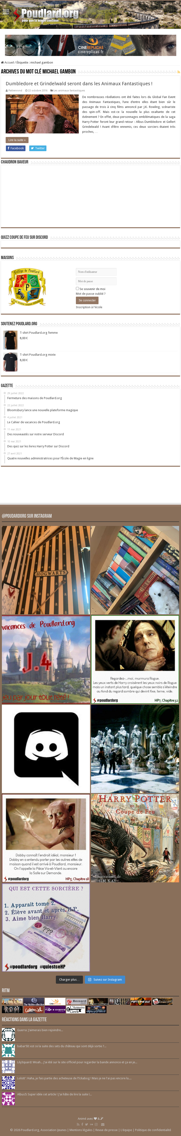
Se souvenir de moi (92, 289)
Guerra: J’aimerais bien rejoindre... (40, 1030)
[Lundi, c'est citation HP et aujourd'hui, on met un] (46, 838)
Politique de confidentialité (153, 1130)
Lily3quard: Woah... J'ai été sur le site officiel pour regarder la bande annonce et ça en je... (77, 1062)
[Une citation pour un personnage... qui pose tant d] (135, 659)
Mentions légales (81, 1130)
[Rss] (78, 1124)
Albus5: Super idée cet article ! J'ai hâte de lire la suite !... (54, 1094)
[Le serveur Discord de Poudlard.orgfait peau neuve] (46, 749)
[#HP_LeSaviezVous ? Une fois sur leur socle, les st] (135, 749)
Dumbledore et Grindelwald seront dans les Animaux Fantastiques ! (79, 83)
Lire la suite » (17, 140)
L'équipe (126, 1130)
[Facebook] (82, 1124)
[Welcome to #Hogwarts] (46, 570)
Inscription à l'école (89, 307)
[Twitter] (87, 1124)
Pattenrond (15, 90)
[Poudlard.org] (46, 14)
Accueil (9, 62)
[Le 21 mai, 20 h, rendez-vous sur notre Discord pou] (135, 838)
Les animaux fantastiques (69, 90)
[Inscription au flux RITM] (178, 72)
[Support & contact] (103, 1124)
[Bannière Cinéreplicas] (90, 45)
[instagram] (96, 1124)
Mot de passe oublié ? (91, 293)
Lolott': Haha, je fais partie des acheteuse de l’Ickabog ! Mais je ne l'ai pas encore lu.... (74, 1078)
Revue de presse (106, 1130)
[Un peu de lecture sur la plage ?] (135, 570)
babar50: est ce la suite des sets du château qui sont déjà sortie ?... (61, 1046)
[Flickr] (91, 1124)
